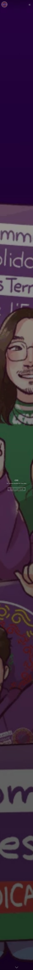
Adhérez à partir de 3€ (16, 489)
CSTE (16, 480)
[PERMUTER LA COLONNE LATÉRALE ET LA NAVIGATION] (30, 4)
